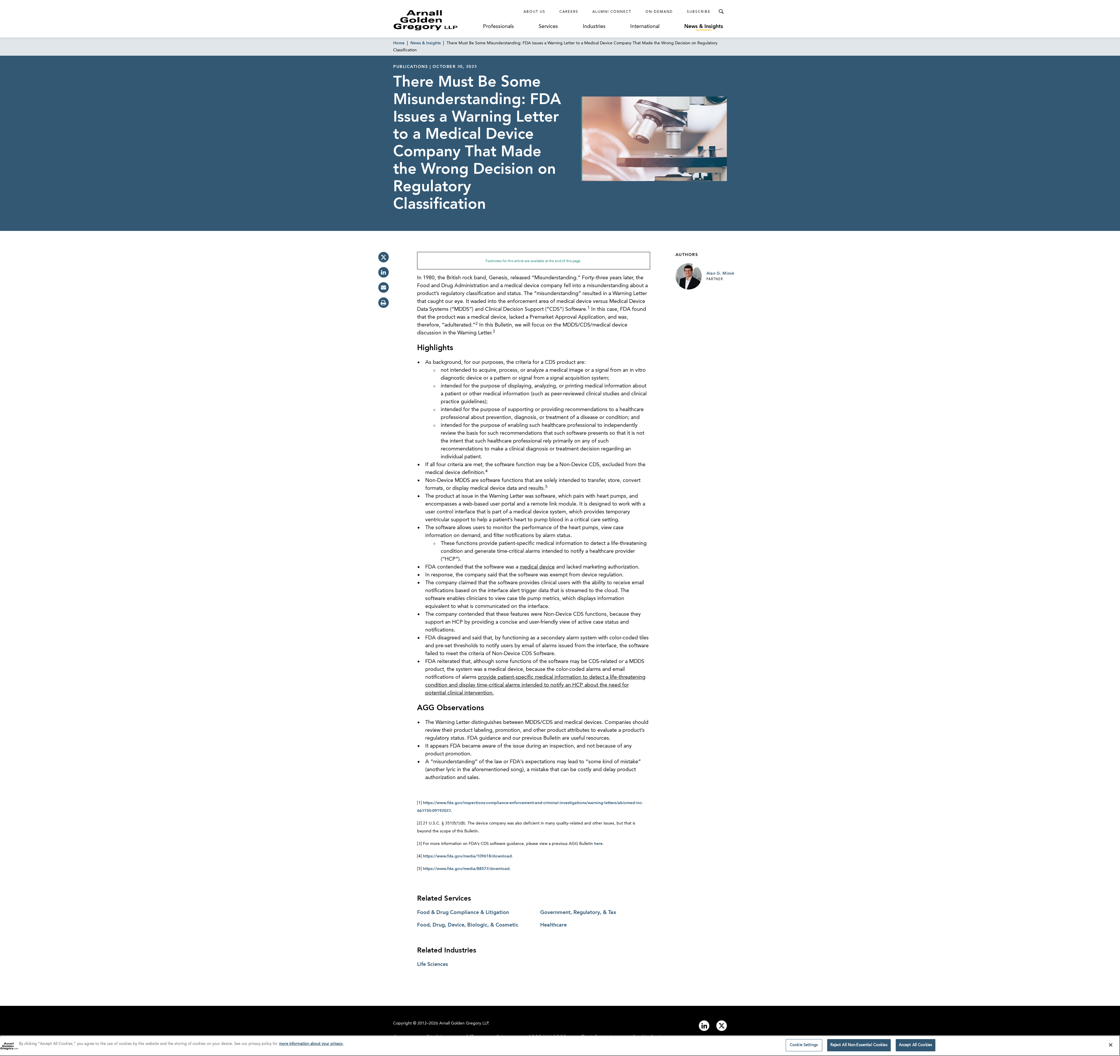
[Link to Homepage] (436, 20)
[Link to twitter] (721, 1025)
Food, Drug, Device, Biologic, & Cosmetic (467, 925)
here (598, 844)
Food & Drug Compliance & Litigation (463, 912)
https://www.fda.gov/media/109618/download (467, 856)
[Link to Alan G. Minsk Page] (689, 276)
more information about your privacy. (311, 1044)
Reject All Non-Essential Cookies (859, 1045)
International (644, 26)
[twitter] (383, 257)
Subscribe (698, 12)
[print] (383, 302)
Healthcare (553, 925)
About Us (534, 12)
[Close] (1110, 1045)
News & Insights (703, 26)
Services (548, 26)
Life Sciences (432, 964)
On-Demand (659, 12)
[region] (560, 1045)
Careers (568, 12)
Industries (594, 26)
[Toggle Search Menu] (721, 11)
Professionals (498, 26)
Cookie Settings (804, 1045)
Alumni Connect (611, 12)
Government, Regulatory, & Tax (578, 912)
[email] (383, 287)
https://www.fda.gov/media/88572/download (466, 869)
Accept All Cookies (915, 1045)
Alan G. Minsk (720, 273)
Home (399, 43)
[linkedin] (383, 272)
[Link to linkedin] (704, 1025)
